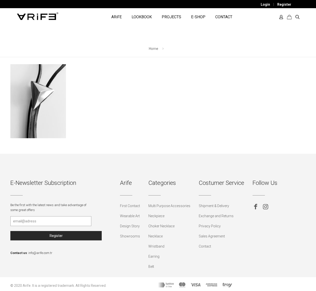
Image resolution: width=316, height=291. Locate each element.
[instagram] (265, 206)
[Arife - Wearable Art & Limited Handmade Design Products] (37, 15)
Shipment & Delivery (214, 206)
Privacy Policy (210, 226)
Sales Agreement (212, 236)
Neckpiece (156, 216)
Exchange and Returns (216, 216)
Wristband (156, 246)
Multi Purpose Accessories (169, 206)
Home (153, 49)
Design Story (130, 226)
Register (284, 4)
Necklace (155, 236)
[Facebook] (256, 206)
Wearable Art (130, 216)
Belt (151, 267)
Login (265, 4)
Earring (153, 256)
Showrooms (130, 236)
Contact (205, 246)
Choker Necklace (161, 226)
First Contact (130, 206)
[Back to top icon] (292, 281)
